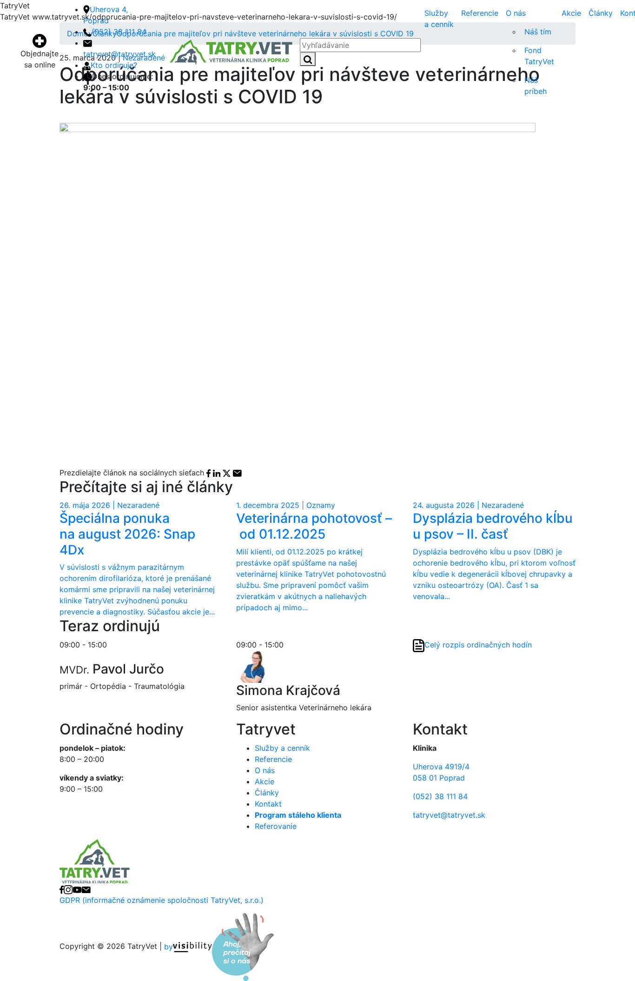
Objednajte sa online (39, 59)
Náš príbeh (535, 85)
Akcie (571, 13)
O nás (516, 13)
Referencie (479, 13)
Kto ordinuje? (114, 65)
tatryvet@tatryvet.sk (449, 815)
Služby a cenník (439, 18)
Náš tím (537, 31)
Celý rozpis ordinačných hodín (478, 644)
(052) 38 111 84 (119, 31)
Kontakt (268, 803)
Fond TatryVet (539, 56)
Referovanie (276, 826)
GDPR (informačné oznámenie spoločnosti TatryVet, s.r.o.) (162, 900)
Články (601, 13)
